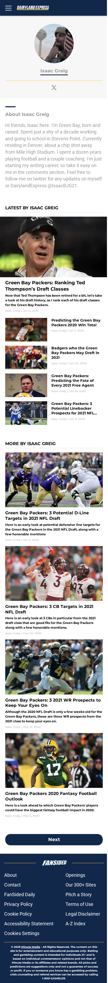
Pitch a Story (79, 894)
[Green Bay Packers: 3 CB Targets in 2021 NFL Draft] (54, 590)
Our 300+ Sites (81, 885)
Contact (12, 885)
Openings (75, 875)
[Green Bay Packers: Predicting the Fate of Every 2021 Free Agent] (54, 385)
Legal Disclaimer (83, 914)
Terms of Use (79, 904)
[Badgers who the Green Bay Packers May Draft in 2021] (54, 357)
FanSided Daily (19, 894)
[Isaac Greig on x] (54, 87)
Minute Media (30, 947)
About (10, 875)
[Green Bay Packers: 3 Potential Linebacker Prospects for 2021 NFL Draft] (54, 413)
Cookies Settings (21, 933)
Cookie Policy (18, 914)
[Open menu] (8, 8)
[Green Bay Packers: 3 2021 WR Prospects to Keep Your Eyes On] (54, 684)
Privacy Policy (18, 904)
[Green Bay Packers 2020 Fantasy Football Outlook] (54, 775)
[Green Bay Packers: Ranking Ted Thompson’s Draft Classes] (54, 265)
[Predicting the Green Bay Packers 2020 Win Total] (54, 329)
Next (54, 839)
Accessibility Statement (28, 923)
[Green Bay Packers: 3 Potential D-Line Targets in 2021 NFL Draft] (54, 497)
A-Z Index (75, 923)
